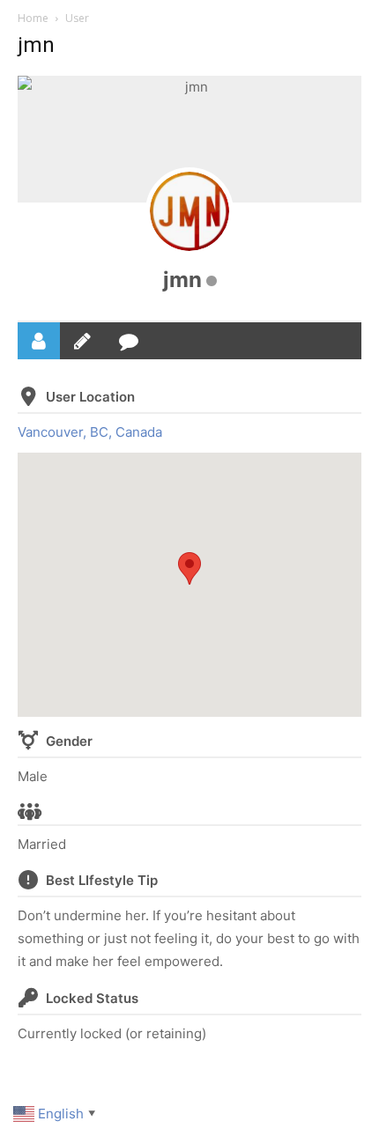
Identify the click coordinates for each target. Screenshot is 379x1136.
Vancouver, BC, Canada (90, 432)
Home (33, 18)
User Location (90, 396)
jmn (182, 279)
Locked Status (92, 998)
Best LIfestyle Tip (102, 880)
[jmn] (189, 211)
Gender (69, 741)
